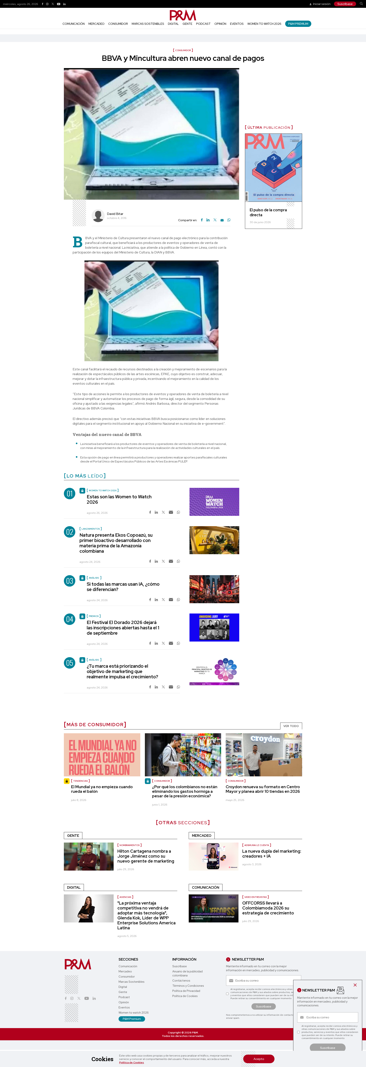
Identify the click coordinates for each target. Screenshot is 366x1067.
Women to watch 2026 (264, 24)
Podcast (203, 24)
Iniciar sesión (322, 4)
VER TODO (291, 726)
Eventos (237, 24)
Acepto (259, 1059)
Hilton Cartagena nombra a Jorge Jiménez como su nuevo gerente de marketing (145, 856)
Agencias (125, 897)
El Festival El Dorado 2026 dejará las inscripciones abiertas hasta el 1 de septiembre (123, 627)
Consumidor (118, 24)
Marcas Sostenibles (148, 24)
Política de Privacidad (186, 991)
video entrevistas (255, 897)
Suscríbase (345, 4)
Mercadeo (96, 24)
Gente (187, 24)
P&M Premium (298, 24)
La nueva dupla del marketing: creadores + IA (271, 853)
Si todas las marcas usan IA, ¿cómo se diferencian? (123, 586)
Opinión (220, 24)
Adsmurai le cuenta (256, 845)
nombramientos (130, 845)
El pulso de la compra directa (268, 212)
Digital (173, 24)
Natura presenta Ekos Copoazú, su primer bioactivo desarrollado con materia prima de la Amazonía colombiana (115, 543)
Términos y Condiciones (188, 986)
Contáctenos (181, 981)
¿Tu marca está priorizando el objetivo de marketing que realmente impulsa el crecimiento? (122, 671)
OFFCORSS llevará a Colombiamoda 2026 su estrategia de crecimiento (268, 908)
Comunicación (74, 24)
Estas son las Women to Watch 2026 (119, 499)
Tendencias (80, 780)
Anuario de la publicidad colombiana (187, 973)
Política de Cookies (131, 1062)
